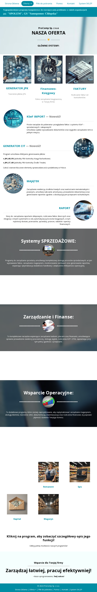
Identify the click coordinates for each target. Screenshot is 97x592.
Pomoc (57, 589)
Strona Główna (21, 589)
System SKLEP (76, 589)
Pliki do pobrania (45, 589)
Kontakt (65, 589)
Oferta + (32, 589)
